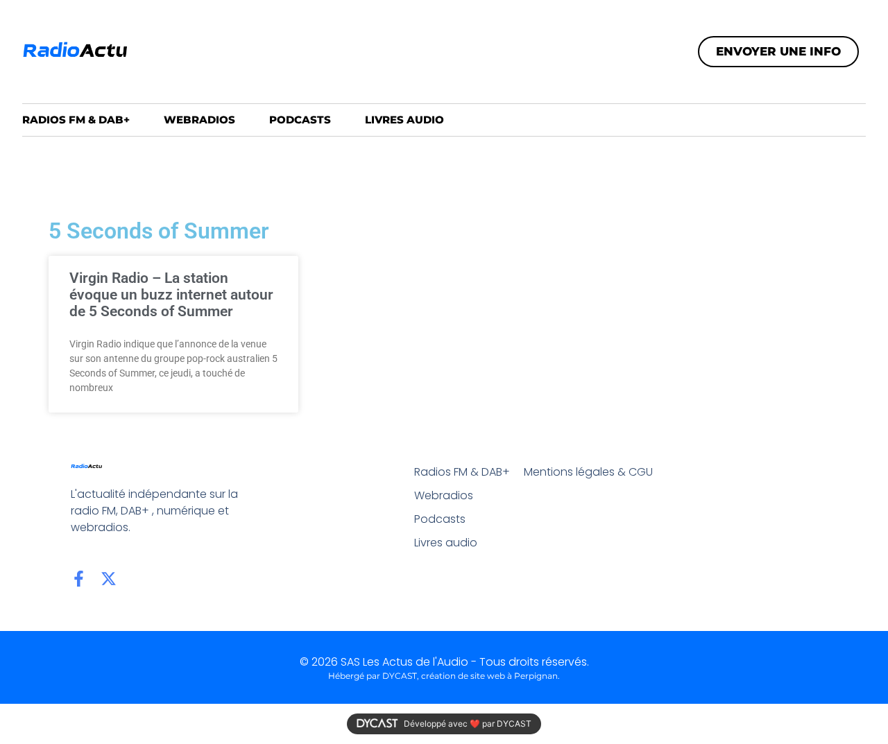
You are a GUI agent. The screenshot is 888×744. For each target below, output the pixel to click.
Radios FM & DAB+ (76, 119)
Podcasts (300, 119)
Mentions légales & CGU (588, 472)
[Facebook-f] (79, 579)
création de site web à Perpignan (489, 676)
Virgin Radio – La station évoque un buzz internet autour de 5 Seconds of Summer (171, 295)
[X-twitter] (109, 579)
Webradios (199, 119)
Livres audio (404, 119)
